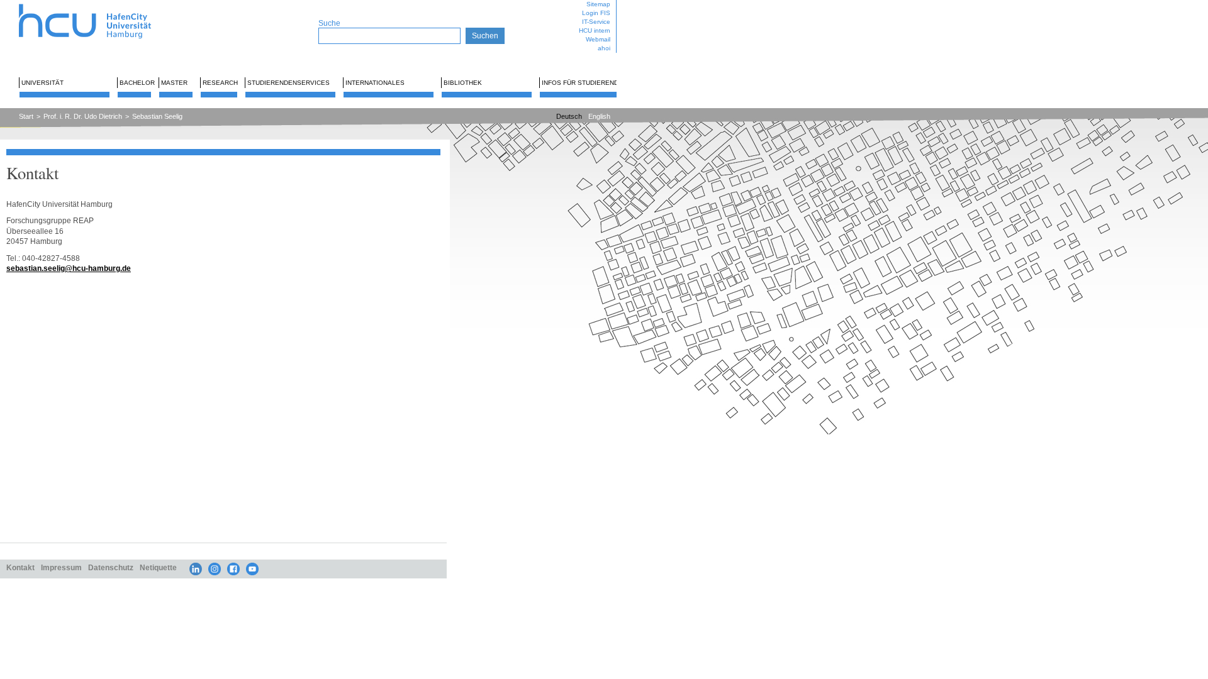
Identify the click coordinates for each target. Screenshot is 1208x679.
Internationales (375, 82)
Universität (42, 82)
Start (26, 116)
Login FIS (596, 12)
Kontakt (20, 567)
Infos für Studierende (582, 82)
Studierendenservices (288, 82)
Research (220, 82)
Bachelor (137, 82)
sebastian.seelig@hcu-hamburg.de (68, 268)
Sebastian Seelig (157, 116)
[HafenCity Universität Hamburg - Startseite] (96, 4)
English (599, 116)
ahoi (604, 48)
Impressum (61, 567)
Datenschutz (110, 567)
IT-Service (596, 21)
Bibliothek (463, 82)
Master (174, 82)
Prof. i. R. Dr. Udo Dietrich (82, 116)
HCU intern (594, 30)
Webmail (598, 39)
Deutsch (569, 116)
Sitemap (598, 4)
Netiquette (158, 567)
